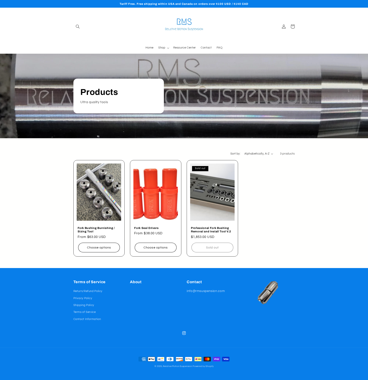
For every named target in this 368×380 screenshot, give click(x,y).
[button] (77, 26)
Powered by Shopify (203, 366)
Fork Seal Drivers (146, 227)
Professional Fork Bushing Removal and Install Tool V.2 (211, 229)
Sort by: (235, 153)
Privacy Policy (82, 298)
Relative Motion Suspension (177, 366)
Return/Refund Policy (88, 291)
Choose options (99, 247)
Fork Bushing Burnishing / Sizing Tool (96, 229)
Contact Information (87, 319)
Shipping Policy (83, 305)
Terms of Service (84, 312)
